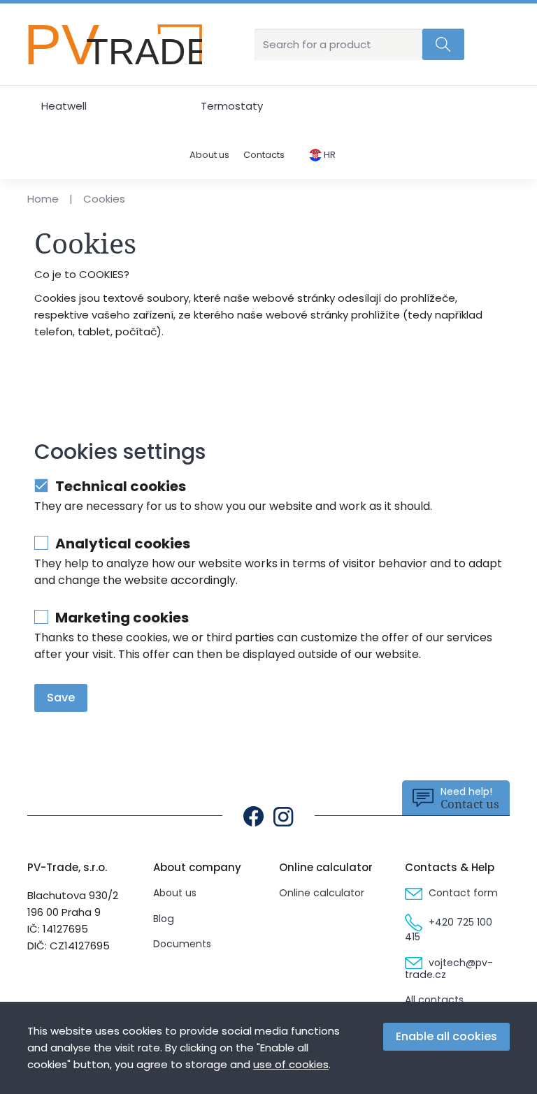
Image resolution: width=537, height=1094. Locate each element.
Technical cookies (120, 487)
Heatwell (64, 106)
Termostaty (232, 106)
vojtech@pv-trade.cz (449, 969)
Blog (163, 919)
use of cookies (291, 1064)
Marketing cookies (122, 618)
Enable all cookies (446, 1036)
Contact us (470, 798)
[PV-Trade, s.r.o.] (114, 44)
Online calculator (321, 893)
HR (329, 155)
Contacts (264, 155)
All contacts (434, 1000)
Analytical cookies (122, 544)
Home (43, 198)
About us (209, 155)
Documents (182, 944)
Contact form (462, 893)
